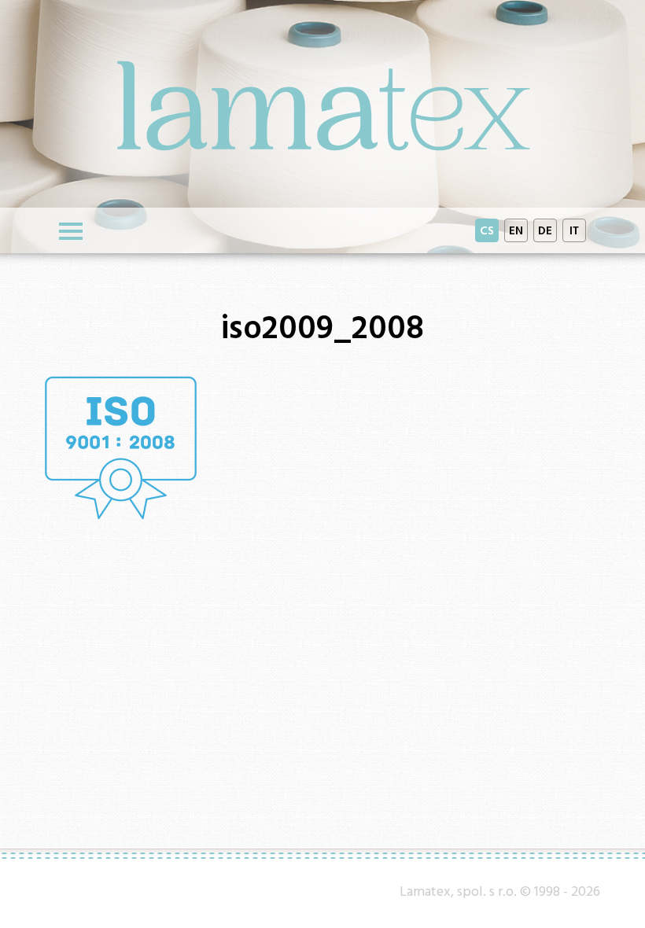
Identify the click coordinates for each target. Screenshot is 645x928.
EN (516, 230)
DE (545, 230)
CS (487, 230)
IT (574, 230)
